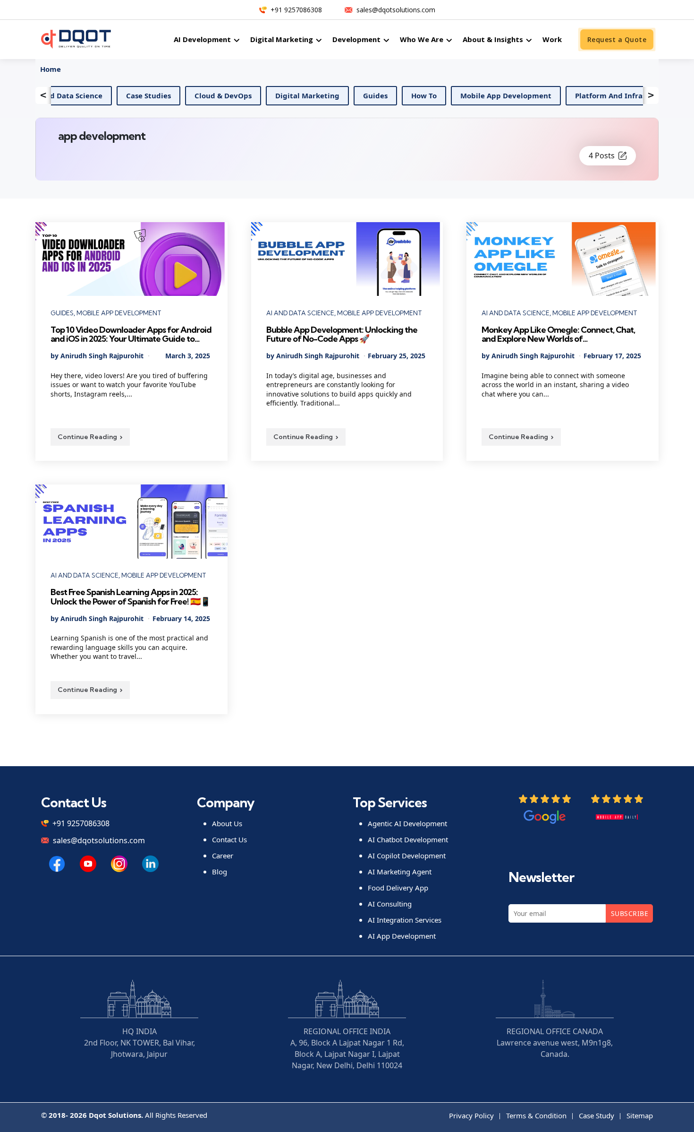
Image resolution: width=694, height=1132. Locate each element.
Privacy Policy (471, 1115)
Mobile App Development (460, 95)
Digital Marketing (262, 95)
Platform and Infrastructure (580, 95)
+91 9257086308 (296, 9)
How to (378, 95)
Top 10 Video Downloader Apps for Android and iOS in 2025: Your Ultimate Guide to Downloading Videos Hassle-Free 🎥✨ (131, 334)
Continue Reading (87, 436)
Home (50, 69)
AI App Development (402, 936)
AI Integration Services (404, 920)
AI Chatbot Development (408, 839)
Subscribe (629, 913)
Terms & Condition (536, 1115)
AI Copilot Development (407, 855)
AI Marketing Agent (400, 871)
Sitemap (639, 1115)
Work (552, 39)
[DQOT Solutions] (57, 863)
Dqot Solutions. (116, 1115)
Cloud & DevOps (177, 95)
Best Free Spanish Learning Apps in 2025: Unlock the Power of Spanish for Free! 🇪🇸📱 (130, 597)
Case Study (596, 1115)
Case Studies (103, 95)
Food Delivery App (398, 887)
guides (330, 95)
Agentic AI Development (407, 823)
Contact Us (229, 839)
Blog (219, 871)
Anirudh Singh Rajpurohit (102, 355)
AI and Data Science (300, 313)
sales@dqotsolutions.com (395, 9)
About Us (227, 823)
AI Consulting (390, 903)
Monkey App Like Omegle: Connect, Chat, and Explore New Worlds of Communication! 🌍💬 (558, 334)
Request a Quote (616, 39)
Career (222, 855)
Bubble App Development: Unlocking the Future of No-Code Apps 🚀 (341, 334)
